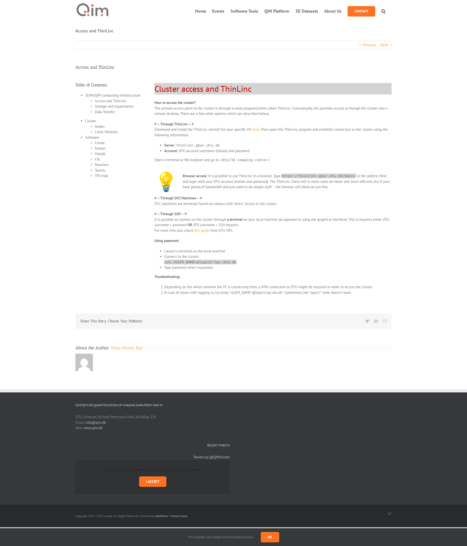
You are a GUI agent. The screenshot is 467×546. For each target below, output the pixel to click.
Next (384, 45)
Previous (369, 45)
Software (92, 137)
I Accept (152, 481)
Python (100, 148)
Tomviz (100, 170)
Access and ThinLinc (110, 101)
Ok (270, 537)
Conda (99, 142)
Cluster (90, 121)
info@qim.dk (96, 422)
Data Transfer (105, 112)
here (255, 129)
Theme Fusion (179, 516)
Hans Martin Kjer (127, 348)
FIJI (97, 159)
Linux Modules (106, 132)
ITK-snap (101, 175)
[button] (383, 11)
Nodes (100, 126)
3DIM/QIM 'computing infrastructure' (113, 95)
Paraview (101, 164)
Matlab (100, 153)
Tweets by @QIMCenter (211, 457)
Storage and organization (114, 106)
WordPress (161, 516)
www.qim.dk (93, 428)
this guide (201, 230)
